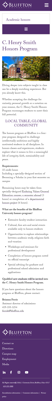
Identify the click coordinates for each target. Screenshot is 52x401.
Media (6, 364)
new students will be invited (28, 279)
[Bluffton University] (16, 4)
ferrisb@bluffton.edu (13, 311)
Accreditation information (11, 393)
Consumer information (31, 393)
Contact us (8, 343)
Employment (9, 359)
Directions (7, 349)
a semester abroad (31, 195)
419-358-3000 (8, 386)
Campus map (9, 354)
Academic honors (18, 20)
